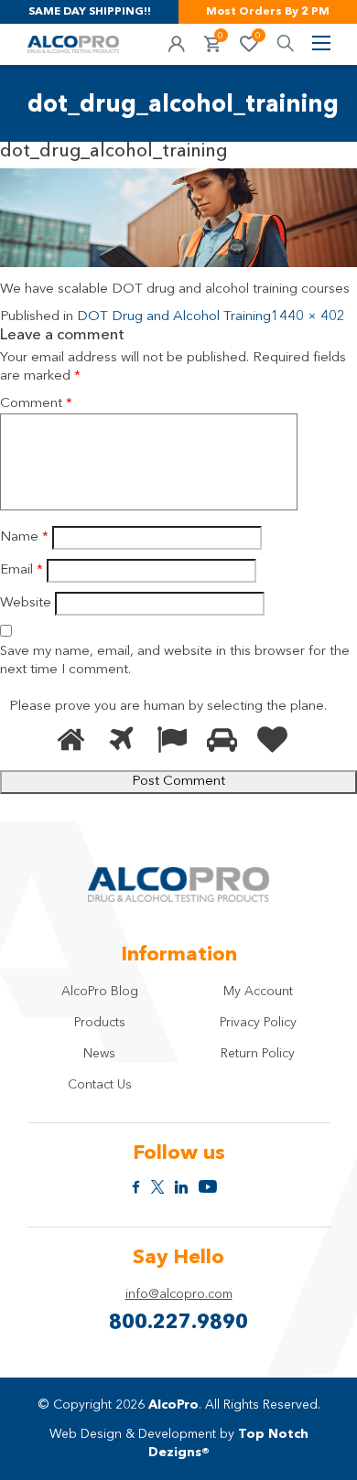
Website (25, 603)
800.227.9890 (178, 1323)
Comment (36, 404)
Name (24, 537)
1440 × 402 (308, 317)
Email (21, 570)
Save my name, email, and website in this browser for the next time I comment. (175, 661)
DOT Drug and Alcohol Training (174, 317)
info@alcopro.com (179, 1294)
